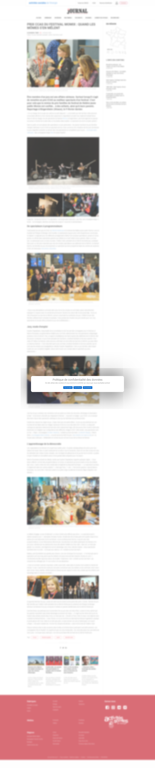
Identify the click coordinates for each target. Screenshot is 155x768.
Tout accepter (68, 387)
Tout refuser (77, 387)
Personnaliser (88, 387)
